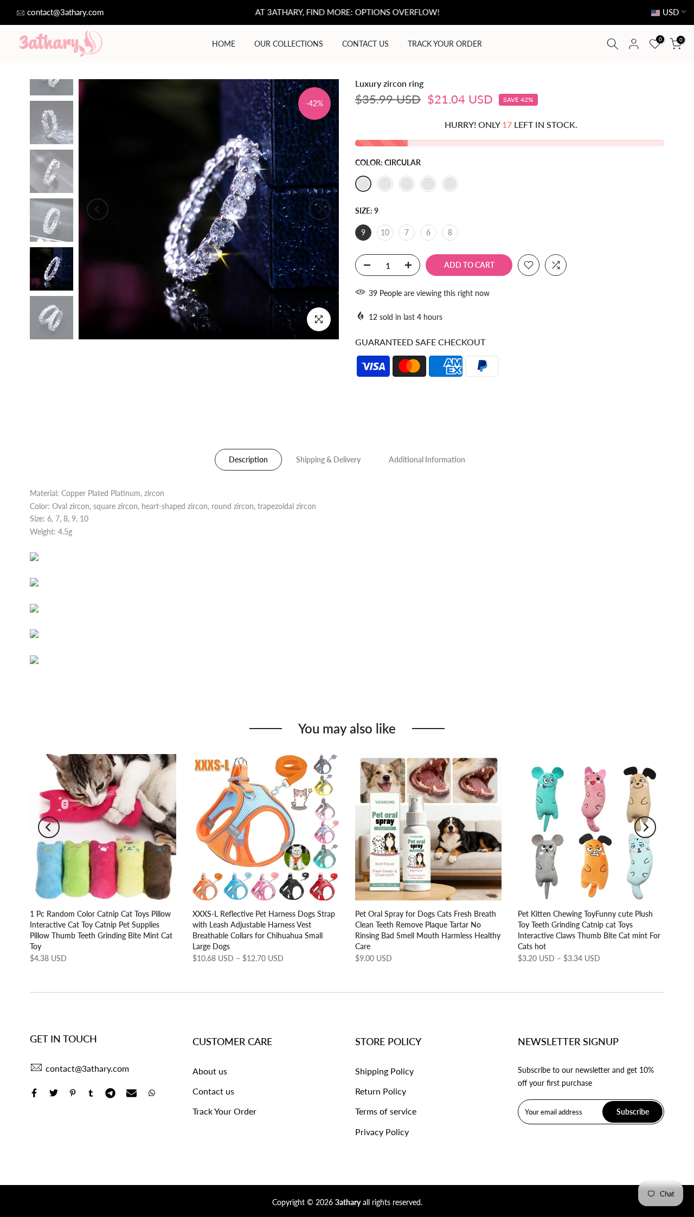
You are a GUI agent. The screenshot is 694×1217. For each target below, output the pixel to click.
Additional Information (427, 458)
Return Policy (380, 1091)
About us (209, 1071)
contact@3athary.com (65, 12)
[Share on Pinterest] (72, 1092)
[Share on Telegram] (110, 1092)
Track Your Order (224, 1111)
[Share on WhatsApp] (151, 1092)
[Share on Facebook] (34, 1092)
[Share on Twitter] (53, 1092)
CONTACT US (365, 43)
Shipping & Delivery (328, 458)
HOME (223, 43)
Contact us (213, 1091)
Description (248, 458)
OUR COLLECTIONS (288, 43)
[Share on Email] (131, 1092)
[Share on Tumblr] (90, 1092)
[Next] (320, 209)
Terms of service (385, 1111)
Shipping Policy (384, 1071)
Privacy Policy (382, 1131)
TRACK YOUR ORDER (445, 43)
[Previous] (97, 209)
